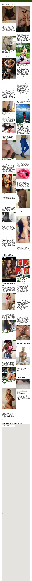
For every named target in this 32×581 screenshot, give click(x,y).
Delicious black (20, 161)
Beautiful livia (5, 360)
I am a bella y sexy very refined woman (8, 311)
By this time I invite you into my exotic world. (8, 223)
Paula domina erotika (6, 79)
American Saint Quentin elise (8, 158)
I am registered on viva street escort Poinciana (8, 332)
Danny (3, 24)
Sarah (3, 282)
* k (17, 33)
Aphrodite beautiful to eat (22, 180)
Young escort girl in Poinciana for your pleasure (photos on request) (23, 391)
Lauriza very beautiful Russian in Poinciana (8, 410)
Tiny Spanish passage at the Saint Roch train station (8, 51)
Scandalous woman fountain (8, 133)
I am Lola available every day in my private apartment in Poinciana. (8, 381)
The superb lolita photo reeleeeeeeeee (21, 124)
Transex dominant (20, 340)
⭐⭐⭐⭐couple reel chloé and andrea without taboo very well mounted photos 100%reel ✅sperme (23, 279)
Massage (18, 208)
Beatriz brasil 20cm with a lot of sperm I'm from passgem (8, 194)
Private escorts (4, 2)
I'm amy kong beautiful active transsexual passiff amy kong (23, 244)
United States (9, 2)
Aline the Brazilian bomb (22, 64)
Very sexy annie (5, 112)
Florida (13, 2)
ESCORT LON (4, 1)
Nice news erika (20, 365)
